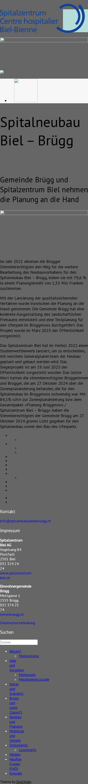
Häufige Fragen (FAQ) (24, 486)
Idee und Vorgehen (23, 444)
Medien (14, 482)
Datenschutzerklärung (17, 622)
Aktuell (14, 435)
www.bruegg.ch (12, 614)
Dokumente (17, 473)
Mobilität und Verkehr (24, 469)
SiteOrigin (23, 781)
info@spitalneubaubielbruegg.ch (25, 521)
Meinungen (26, 448)
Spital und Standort (22, 456)
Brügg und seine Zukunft (26, 461)
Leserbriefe (27, 478)
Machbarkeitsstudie (32, 452)
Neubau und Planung (23, 465)
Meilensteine (28, 440)
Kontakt (14, 490)
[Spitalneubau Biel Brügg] (25, 72)
